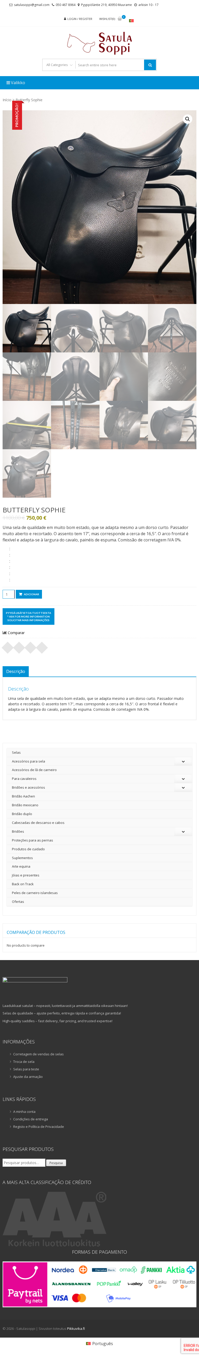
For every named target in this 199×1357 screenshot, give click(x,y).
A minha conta (24, 1111)
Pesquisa (56, 1163)
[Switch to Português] (131, 20)
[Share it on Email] (42, 646)
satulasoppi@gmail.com (31, 5)
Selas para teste (26, 1069)
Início (7, 99)
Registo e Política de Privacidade (38, 1126)
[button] (187, 119)
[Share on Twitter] (19, 646)
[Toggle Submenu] (183, 761)
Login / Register (79, 19)
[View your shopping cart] (120, 19)
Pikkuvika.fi (76, 1328)
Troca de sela (23, 1061)
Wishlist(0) (107, 19)
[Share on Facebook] (8, 646)
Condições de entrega (30, 1119)
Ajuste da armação (28, 1076)
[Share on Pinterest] (30, 646)
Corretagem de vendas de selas (38, 1054)
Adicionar (31, 594)
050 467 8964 (65, 5)
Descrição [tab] (15, 671)
